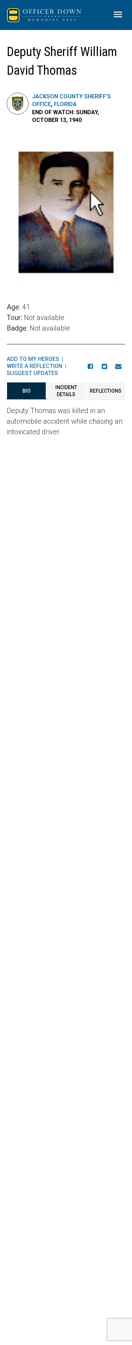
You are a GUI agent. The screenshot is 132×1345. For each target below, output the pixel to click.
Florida (65, 104)
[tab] (26, 390)
